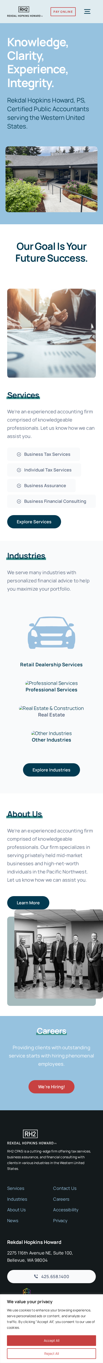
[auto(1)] (51, 607)
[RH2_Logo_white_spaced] (32, 1132)
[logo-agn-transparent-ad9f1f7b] (19, 1290)
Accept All (51, 1340)
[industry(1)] (51, 733)
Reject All (51, 1353)
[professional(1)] (51, 683)
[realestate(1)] (51, 708)
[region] (51, 1328)
